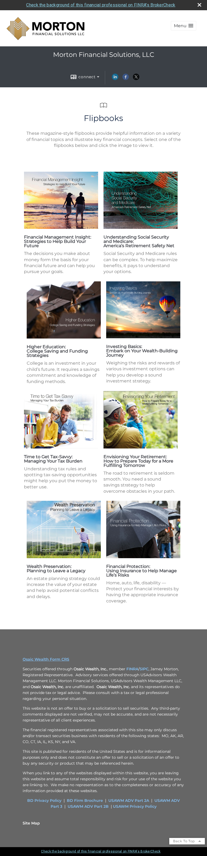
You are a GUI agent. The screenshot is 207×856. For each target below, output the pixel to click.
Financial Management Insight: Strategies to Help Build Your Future (57, 241)
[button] (183, 25)
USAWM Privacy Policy (135, 806)
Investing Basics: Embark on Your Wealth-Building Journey (142, 351)
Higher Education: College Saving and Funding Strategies (57, 351)
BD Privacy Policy (44, 800)
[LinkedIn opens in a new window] (115, 78)
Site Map (31, 823)
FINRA (132, 669)
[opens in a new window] (61, 227)
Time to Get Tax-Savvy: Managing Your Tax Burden (53, 459)
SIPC (144, 669)
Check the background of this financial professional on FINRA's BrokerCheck (100, 5)
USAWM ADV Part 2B (88, 806)
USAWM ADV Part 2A (128, 800)
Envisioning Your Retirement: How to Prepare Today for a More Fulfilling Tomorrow (138, 461)
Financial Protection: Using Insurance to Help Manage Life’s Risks (141, 571)
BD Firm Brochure (85, 800)
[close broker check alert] (199, 5)
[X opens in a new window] (136, 78)
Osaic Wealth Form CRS (46, 659)
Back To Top (184, 841)
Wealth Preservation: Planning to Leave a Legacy (56, 568)
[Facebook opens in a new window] (125, 78)
